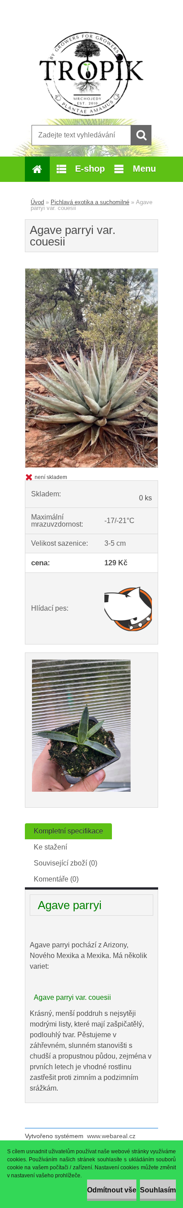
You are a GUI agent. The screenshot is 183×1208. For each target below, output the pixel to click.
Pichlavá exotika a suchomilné (90, 202)
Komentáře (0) (56, 879)
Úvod (37, 202)
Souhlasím (158, 1190)
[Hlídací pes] (128, 608)
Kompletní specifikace (68, 831)
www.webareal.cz (111, 1136)
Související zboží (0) (65, 863)
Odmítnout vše (111, 1190)
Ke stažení (50, 847)
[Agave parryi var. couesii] (91, 272)
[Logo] (91, 74)
